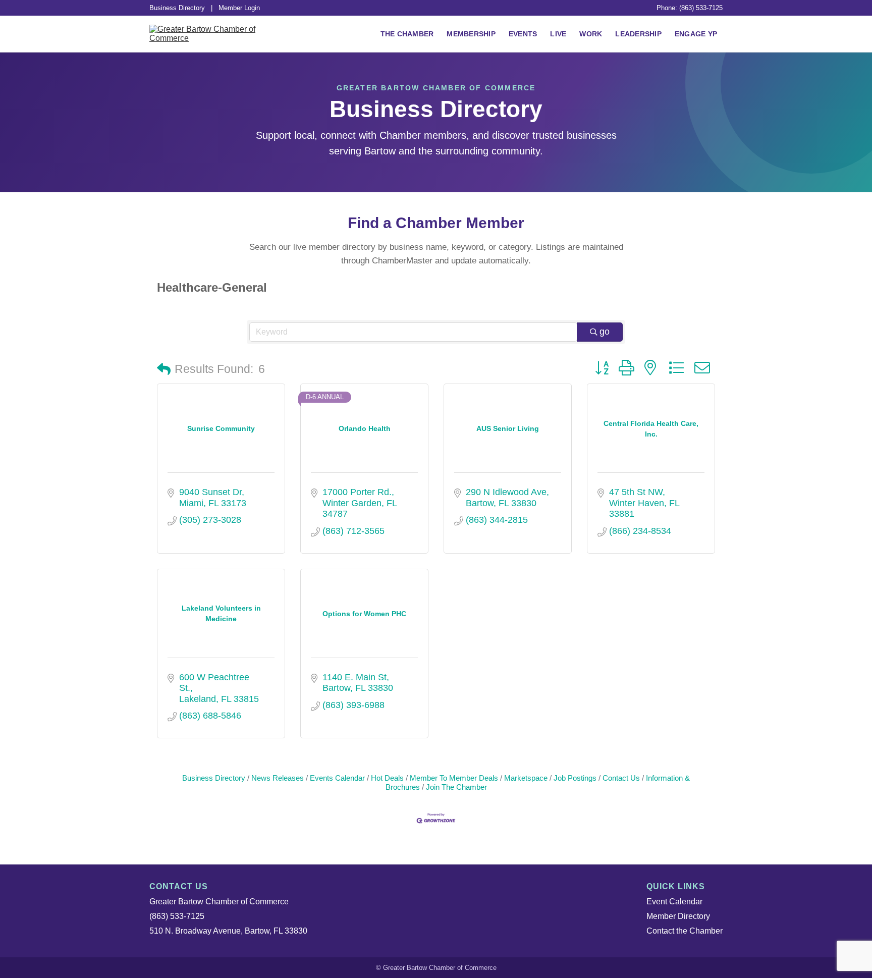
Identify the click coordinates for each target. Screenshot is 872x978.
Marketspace (526, 778)
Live (558, 34)
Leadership (638, 34)
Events (523, 34)
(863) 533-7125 (176, 916)
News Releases (277, 778)
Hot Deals (387, 778)
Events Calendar (337, 778)
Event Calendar (674, 901)
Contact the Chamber (684, 931)
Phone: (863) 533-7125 (690, 8)
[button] (164, 369)
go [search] (605, 332)
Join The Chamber (456, 787)
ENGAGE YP (696, 34)
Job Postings (575, 778)
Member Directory (678, 916)
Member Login (239, 8)
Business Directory (177, 8)
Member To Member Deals (454, 778)
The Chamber (407, 34)
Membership (471, 34)
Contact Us (621, 778)
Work (590, 34)
